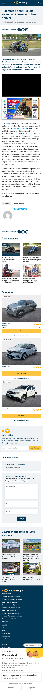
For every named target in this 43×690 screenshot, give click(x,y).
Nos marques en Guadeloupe (10, 602)
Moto (3, 630)
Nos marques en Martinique (10, 619)
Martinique (6, 297)
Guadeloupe (7, 339)
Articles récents (18, 204)
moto (9, 123)
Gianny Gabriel (20, 209)
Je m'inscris (35, 448)
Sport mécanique (31, 22)
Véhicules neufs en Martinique (10, 613)
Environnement (6, 642)
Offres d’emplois (6, 647)
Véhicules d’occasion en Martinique (12, 616)
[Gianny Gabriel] (7, 215)
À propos (6, 204)
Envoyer (21, 519)
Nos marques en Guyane (9, 610)
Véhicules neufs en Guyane (9, 605)
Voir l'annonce (21, 331)
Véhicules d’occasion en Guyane (11, 608)
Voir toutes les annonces (21, 336)
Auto (3, 628)
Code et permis (6, 636)
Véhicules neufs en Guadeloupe (11, 596)
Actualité (4, 625)
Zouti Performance (20, 128)
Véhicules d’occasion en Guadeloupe (12, 599)
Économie (4, 644)
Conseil (4, 639)
